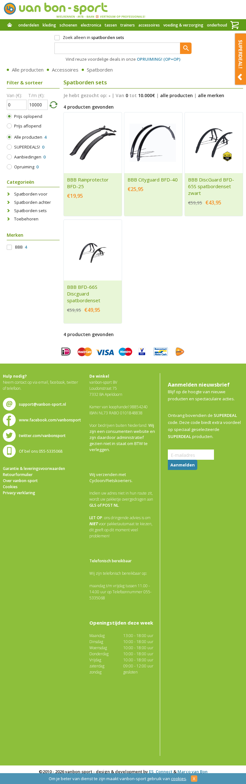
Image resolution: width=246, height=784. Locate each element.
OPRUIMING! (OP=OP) (158, 59)
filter (53, 104)
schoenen (68, 25)
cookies (178, 778)
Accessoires (65, 69)
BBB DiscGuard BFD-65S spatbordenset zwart (211, 186)
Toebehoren (26, 219)
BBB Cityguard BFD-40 (152, 179)
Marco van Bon (192, 771)
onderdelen (28, 25)
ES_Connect (160, 771)
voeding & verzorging (183, 25)
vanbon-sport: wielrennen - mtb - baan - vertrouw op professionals (74, 9)
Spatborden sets (30, 210)
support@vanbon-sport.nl (42, 404)
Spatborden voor (30, 194)
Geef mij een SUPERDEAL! (240, 59)
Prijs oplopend (28, 116)
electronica (91, 25)
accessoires (149, 25)
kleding (49, 25)
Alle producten (28, 69)
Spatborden (100, 69)
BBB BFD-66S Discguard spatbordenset (83, 294)
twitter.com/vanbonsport (42, 435)
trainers (127, 25)
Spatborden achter (32, 202)
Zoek (186, 48)
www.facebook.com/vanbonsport (50, 420)
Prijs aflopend (27, 126)
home (9, 25)
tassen (111, 25)
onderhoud (217, 25)
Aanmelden (182, 465)
